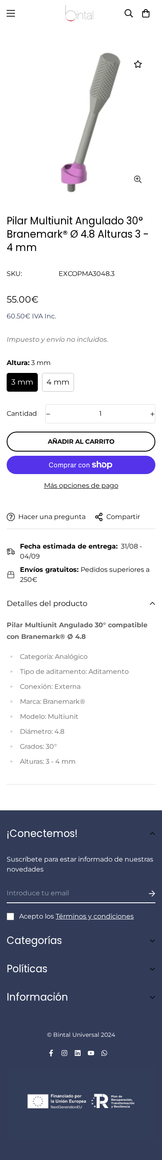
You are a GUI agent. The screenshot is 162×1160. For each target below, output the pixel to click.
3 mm (22, 382)
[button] (145, 13)
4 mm (58, 382)
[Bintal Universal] (81, 13)
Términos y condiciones (95, 916)
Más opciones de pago (81, 485)
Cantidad (22, 413)
